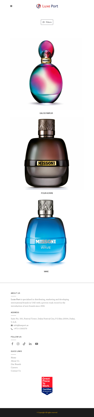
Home (13, 357)
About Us (15, 361)
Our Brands (16, 364)
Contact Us (16, 370)
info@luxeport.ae (21, 325)
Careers (14, 367)
